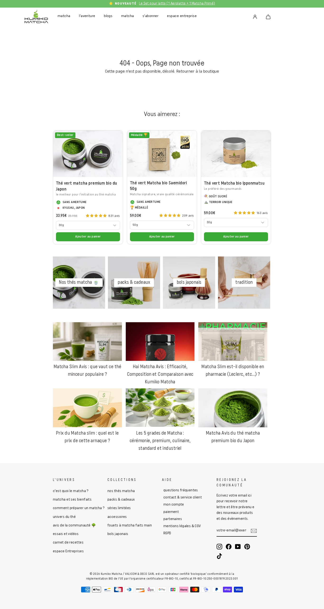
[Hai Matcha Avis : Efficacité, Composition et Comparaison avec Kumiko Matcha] (160, 341)
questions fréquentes (180, 490)
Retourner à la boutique (197, 72)
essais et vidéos (66, 534)
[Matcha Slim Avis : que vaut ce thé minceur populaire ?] (87, 341)
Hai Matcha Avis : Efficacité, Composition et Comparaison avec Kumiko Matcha (160, 375)
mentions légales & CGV (182, 526)
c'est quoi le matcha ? (71, 491)
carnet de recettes (68, 542)
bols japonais (117, 534)
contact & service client (182, 497)
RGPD (167, 533)
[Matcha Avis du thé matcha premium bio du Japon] (232, 407)
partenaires (172, 519)
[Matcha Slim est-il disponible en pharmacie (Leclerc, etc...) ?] (232, 341)
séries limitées (119, 508)
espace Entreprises (68, 551)
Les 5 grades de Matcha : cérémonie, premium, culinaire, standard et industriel (160, 441)
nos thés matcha (121, 491)
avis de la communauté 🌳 (74, 525)
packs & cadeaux (121, 500)
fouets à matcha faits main (129, 525)
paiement (171, 512)
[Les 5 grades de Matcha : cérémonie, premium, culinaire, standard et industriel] (160, 407)
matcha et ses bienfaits (72, 500)
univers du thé (64, 517)
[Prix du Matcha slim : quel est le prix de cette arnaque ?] (87, 407)
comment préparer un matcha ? (79, 508)
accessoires (117, 517)
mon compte (173, 505)
